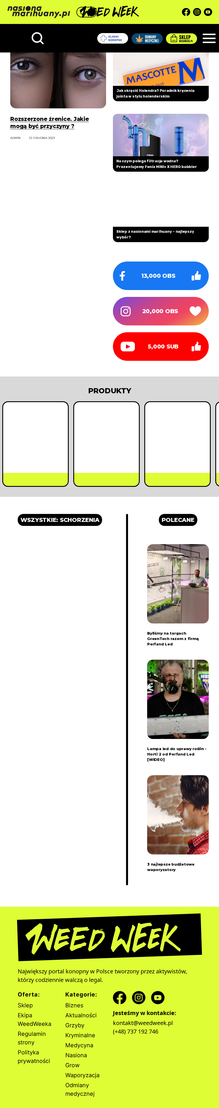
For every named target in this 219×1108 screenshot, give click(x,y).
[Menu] (209, 38)
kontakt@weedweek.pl (143, 1023)
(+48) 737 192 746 (135, 1031)
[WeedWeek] (109, 12)
